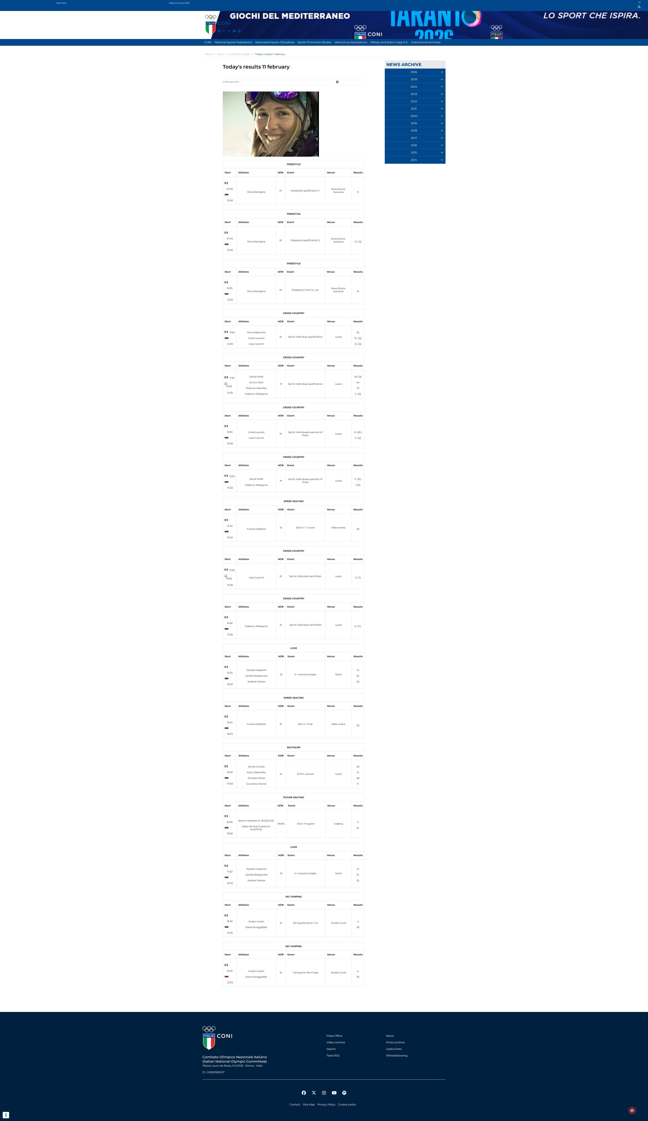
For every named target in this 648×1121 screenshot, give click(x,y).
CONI (208, 42)
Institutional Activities (426, 42)
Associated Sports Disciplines (274, 42)
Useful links (394, 1049)
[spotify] (237, 29)
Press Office (334, 1035)
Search (331, 1049)
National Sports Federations (233, 42)
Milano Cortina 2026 (179, 3)
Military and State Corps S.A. (389, 42)
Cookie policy (347, 1104)
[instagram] (227, 29)
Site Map (309, 1104)
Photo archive (395, 1042)
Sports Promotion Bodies (314, 42)
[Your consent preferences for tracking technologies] (6, 1115)
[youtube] (232, 29)
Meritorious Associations (350, 42)
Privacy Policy (326, 1104)
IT (640, 2)
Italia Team (61, 3)
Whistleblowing (397, 1055)
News (390, 1035)
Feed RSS (333, 1055)
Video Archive (336, 1042)
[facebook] (218, 29)
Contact (294, 1104)
